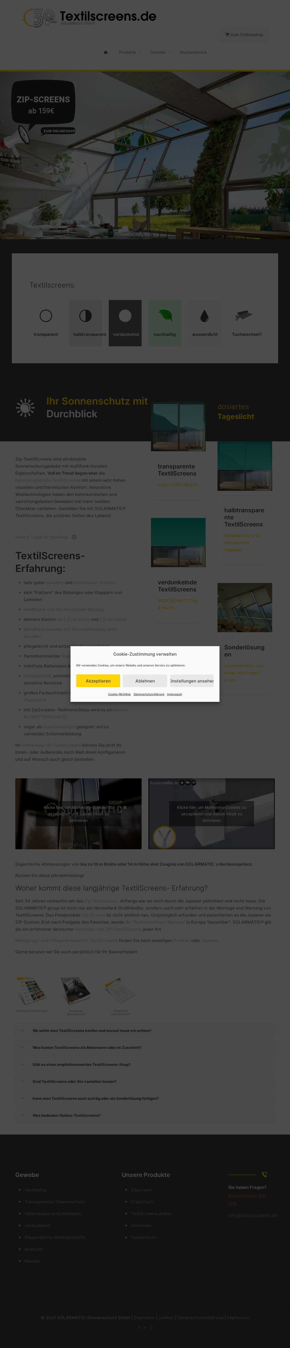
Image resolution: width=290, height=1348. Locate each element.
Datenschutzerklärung (149, 694)
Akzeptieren (98, 680)
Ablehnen (145, 680)
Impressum (174, 694)
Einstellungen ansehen (192, 680)
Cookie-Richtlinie (119, 694)
